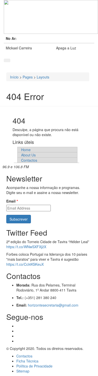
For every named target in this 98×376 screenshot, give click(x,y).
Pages (28, 76)
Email (12, 201)
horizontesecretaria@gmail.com (53, 305)
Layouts (43, 76)
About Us (28, 154)
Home (26, 149)
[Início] (49, 17)
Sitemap (22, 370)
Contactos (29, 160)
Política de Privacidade (34, 365)
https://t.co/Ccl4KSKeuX (25, 264)
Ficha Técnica (27, 360)
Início (14, 76)
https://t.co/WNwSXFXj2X (26, 246)
